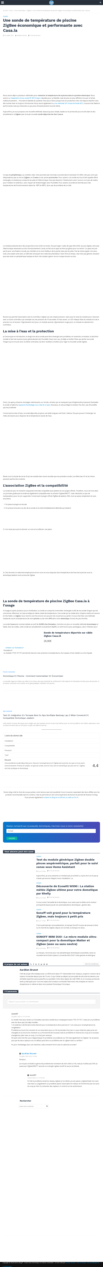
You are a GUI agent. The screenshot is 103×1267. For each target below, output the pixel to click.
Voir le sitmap (81, 1263)
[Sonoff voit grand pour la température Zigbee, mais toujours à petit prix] (18, 918)
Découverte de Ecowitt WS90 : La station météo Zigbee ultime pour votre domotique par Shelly (67, 890)
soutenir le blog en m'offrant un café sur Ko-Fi (60, 797)
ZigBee (29, 10)
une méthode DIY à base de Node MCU (68, 103)
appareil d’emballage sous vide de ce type (34, 405)
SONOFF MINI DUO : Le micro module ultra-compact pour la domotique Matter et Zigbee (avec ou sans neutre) (66, 940)
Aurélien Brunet (22, 35)
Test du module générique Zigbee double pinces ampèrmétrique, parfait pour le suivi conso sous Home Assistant (67, 863)
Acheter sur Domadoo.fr (15, 648)
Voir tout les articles (91, 964)
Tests (11, 10)
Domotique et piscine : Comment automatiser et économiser (33, 676)
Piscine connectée (9, 672)
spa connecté (7, 711)
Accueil (5, 10)
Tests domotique (19, 10)
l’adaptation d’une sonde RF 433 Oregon (25, 98)
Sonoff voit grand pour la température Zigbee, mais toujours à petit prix (63, 914)
